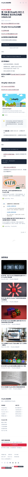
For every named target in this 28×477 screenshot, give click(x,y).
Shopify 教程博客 (6, 3)
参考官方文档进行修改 (9, 154)
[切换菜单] (26, 3)
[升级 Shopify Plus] (15, 462)
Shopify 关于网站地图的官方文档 (9, 34)
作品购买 (3, 413)
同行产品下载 (4, 430)
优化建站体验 (4, 428)
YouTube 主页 (4, 411)
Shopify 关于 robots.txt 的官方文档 (10, 89)
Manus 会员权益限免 (5, 459)
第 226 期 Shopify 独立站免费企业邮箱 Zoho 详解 (13, 366)
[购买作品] (13, 462)
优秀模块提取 (4, 424)
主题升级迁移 (18, 409)
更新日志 (10, 454)
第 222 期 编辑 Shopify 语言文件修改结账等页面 (13, 387)
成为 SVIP (3, 456)
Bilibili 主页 (3, 409)
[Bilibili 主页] (7, 462)
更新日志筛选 (18, 413)
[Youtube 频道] (10, 462)
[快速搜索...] (23, 3)
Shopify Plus (4, 407)
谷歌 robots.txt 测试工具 (10, 167)
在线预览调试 (18, 411)
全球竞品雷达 (18, 416)
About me (10, 456)
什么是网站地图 (5, 30)
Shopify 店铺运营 (6, 9)
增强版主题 (3, 416)
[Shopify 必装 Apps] (4, 462)
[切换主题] (20, 3)
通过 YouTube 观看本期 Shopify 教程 (10, 23)
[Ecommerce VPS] (18, 462)
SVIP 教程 (16, 454)
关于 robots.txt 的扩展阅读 (8, 86)
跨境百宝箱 (16, 456)
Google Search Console (18, 74)
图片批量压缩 (18, 407)
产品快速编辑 (4, 426)
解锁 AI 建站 (4, 422)
